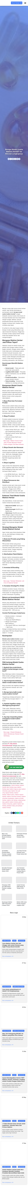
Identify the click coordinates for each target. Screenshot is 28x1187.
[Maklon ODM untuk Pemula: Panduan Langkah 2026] (21, 897)
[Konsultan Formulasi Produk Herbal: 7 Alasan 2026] (6, 863)
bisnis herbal (15, 785)
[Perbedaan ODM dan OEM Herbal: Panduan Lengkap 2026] (6, 880)
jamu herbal (10, 787)
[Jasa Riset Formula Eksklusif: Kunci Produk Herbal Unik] (21, 846)
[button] (25, 3)
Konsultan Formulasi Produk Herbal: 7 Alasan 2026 (7, 869)
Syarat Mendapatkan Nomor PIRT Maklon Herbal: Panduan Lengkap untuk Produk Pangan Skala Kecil (13, 1079)
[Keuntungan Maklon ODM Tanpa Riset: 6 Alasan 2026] (6, 897)
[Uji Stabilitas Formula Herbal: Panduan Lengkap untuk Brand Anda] (6, 846)
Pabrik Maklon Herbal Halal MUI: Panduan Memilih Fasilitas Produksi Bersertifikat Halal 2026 (13, 1171)
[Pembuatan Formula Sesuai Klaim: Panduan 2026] (21, 828)
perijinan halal (11, 805)
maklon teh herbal (12, 800)
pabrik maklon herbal (11, 802)
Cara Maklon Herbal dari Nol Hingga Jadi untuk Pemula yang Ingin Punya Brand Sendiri (12, 945)
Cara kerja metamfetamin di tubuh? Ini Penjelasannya (11, 990)
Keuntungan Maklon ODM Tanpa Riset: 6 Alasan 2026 (7, 903)
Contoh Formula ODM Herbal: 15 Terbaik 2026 (21, 886)
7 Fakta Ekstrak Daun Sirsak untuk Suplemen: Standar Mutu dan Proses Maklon (13, 1125)
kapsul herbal (9, 792)
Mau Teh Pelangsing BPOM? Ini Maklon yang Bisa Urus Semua (12, 1034)
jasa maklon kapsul (12, 789)
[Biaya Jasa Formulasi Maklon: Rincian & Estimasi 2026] (6, 828)
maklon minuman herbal (14, 796)
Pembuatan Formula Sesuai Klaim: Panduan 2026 (22, 835)
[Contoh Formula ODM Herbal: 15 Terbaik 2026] (21, 880)
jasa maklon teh (13, 791)
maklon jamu (10, 794)
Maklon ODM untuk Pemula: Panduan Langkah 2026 (22, 903)
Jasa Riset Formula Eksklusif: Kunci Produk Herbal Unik (22, 852)
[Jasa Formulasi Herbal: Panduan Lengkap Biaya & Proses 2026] (21, 863)
